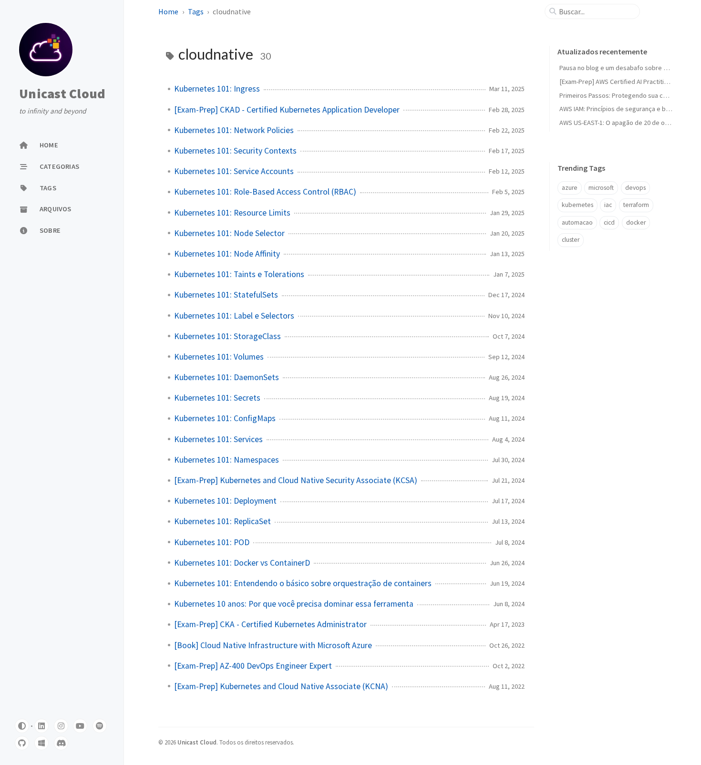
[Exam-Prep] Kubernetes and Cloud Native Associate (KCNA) (281, 686)
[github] (22, 743)
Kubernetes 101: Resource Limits (232, 212)
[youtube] (80, 726)
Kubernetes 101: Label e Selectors (234, 315)
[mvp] (41, 743)
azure (569, 188)
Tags (196, 11)
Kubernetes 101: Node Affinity (227, 253)
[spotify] (99, 726)
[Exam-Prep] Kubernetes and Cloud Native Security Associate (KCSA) (295, 480)
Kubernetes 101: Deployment (225, 501)
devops (635, 188)
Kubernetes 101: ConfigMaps (225, 418)
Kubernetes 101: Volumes (219, 356)
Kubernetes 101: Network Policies (234, 130)
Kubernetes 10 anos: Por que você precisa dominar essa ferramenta (293, 604)
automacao (577, 222)
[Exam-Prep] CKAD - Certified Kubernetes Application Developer (287, 109)
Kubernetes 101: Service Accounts (234, 171)
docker (636, 222)
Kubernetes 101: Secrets (217, 398)
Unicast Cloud (62, 93)
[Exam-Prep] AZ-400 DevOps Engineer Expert (253, 666)
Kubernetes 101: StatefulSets (226, 294)
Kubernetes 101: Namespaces (226, 460)
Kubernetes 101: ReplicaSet (222, 521)
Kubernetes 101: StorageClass (227, 336)
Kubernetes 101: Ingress (217, 88)
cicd (609, 222)
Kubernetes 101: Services (218, 439)
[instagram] (61, 726)
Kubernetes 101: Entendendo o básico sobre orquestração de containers (303, 583)
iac (608, 205)
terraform (636, 205)
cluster (570, 240)
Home (168, 11)
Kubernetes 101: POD (211, 542)
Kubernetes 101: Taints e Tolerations (239, 274)
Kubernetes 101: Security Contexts (235, 150)
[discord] (61, 743)
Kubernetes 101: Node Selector (229, 233)
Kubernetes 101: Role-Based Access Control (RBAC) (265, 191)
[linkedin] (41, 726)
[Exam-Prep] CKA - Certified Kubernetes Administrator (270, 624)
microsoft (601, 188)
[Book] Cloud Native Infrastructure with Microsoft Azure (273, 645)
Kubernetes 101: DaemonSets (226, 377)
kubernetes (577, 205)
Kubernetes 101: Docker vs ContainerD (242, 563)
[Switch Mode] (22, 726)
